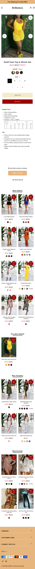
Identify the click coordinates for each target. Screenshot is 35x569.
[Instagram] (6, 561)
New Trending (17, 376)
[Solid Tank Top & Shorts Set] (8, 347)
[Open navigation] (5, 7)
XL (25, 81)
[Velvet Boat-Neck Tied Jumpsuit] (26, 389)
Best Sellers (17, 191)
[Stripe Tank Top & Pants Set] (9, 423)
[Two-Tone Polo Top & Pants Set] (26, 498)
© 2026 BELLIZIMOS (6, 566)
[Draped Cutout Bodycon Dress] (9, 237)
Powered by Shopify (18, 566)
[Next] (30, 36)
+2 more (31, 288)
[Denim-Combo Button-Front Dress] (9, 271)
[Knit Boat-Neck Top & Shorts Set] (26, 464)
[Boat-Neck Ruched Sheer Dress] (9, 464)
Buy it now (17, 101)
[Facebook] (2, 561)
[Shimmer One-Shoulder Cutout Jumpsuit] (9, 305)
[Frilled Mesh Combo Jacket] (9, 389)
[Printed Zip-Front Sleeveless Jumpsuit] (26, 305)
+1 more (31, 408)
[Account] (31, 8)
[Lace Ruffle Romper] (9, 204)
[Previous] (4, 36)
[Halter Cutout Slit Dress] (26, 237)
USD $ (3, 551)
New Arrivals (17, 451)
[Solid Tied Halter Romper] (26, 204)
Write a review (17, 173)
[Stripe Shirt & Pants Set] (26, 423)
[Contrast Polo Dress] (26, 271)
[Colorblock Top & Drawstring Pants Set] (9, 498)
